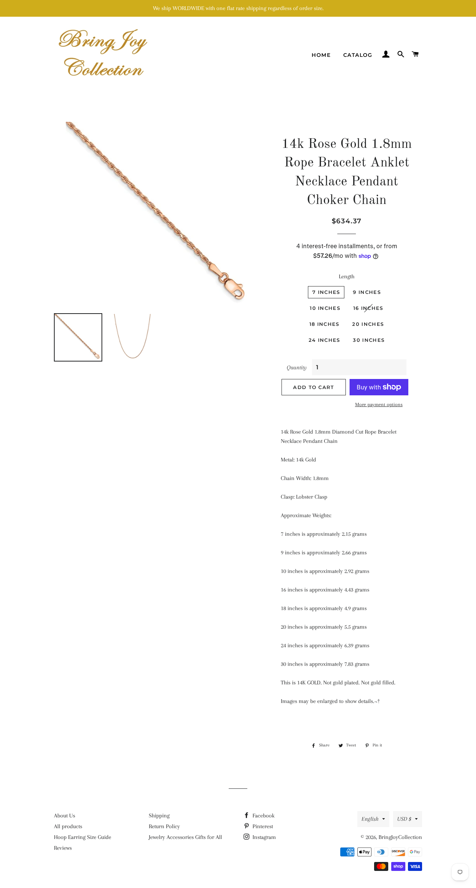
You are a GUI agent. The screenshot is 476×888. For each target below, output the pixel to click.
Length (346, 276)
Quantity (297, 367)
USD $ (404, 819)
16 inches (368, 308)
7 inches (326, 292)
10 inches (325, 308)
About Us (64, 815)
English (370, 819)
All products (68, 826)
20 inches (368, 324)
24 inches (324, 340)
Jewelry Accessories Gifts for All (185, 837)
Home (321, 55)
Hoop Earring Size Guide (82, 837)
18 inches (324, 324)
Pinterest (262, 826)
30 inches (369, 340)
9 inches (366, 292)
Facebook (262, 815)
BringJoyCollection (400, 837)
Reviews (63, 848)
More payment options (379, 404)
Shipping (159, 815)
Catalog (358, 55)
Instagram (263, 837)
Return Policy (164, 826)
